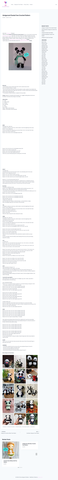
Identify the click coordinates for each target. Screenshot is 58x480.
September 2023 (45, 50)
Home (12, 4)
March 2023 (44, 58)
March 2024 (44, 41)
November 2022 (45, 64)
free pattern (33, 426)
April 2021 (43, 83)
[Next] (36, 454)
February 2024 (44, 43)
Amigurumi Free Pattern (18, 4)
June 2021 (43, 81)
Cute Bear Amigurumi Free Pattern (33, 432)
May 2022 (43, 69)
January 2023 (44, 61)
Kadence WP (40, 477)
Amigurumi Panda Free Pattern (47, 32)
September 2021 (45, 76)
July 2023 (43, 53)
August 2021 (44, 78)
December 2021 (44, 72)
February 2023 (44, 60)
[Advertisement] (20, 26)
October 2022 (44, 65)
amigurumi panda (18, 426)
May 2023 (43, 55)
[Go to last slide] (3, 454)
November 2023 (45, 47)
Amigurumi (24, 39)
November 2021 (45, 74)
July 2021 (43, 79)
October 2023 (44, 48)
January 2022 (44, 71)
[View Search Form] (56, 4)
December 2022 (45, 62)
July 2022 (43, 67)
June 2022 (44, 68)
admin (4, 17)
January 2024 (44, 44)
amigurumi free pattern (24, 40)
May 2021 (43, 82)
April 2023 (43, 57)
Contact (31, 4)
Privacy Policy (26, 4)
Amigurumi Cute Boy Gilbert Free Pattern (8, 432)
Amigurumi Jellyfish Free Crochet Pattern (49, 27)
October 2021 (44, 75)
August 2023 (44, 51)
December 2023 (45, 46)
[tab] (19, 467)
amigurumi (4, 426)
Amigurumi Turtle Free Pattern (47, 37)
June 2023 (44, 54)
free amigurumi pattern (25, 426)
